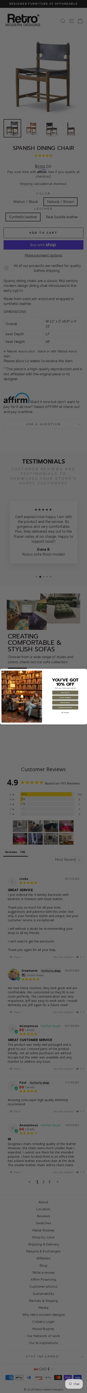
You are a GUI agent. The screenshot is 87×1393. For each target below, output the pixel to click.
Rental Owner (65, 702)
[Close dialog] (2, 671)
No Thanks (65, 712)
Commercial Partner (65, 707)
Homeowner (65, 692)
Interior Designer (65, 697)
